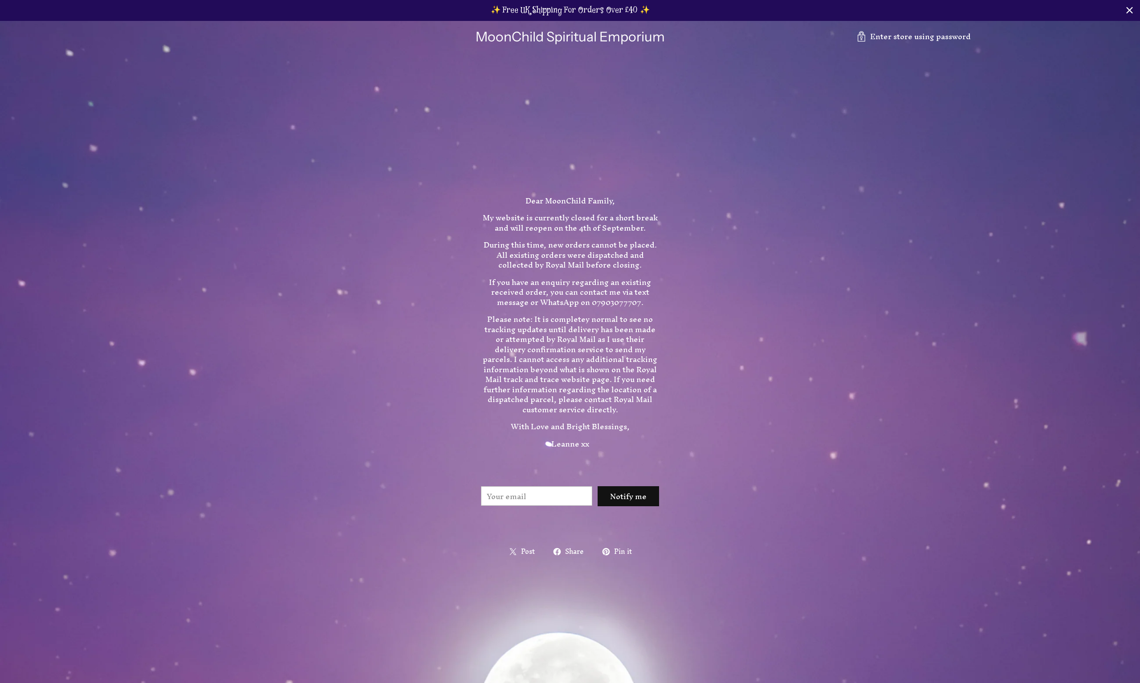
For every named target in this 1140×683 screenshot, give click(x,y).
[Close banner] (1130, 10)
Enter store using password (920, 36)
